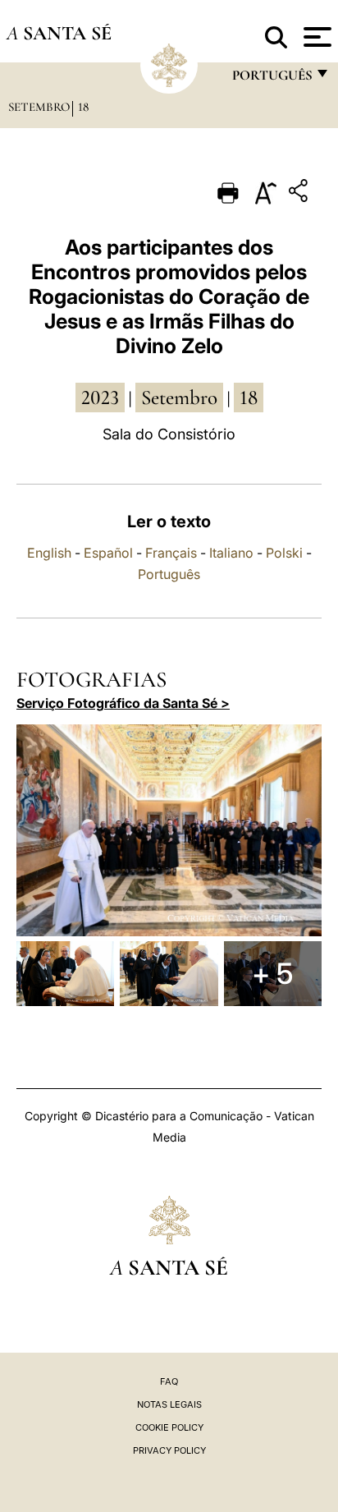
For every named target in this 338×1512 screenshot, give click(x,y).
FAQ (169, 1381)
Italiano (231, 553)
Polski (284, 553)
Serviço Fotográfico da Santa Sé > (123, 703)
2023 (100, 397)
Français (171, 553)
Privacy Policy (169, 1450)
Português (169, 574)
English (49, 553)
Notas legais (169, 1404)
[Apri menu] (315, 37)
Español (108, 553)
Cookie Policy (169, 1427)
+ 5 (272, 973)
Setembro (39, 106)
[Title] (300, 193)
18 (83, 106)
